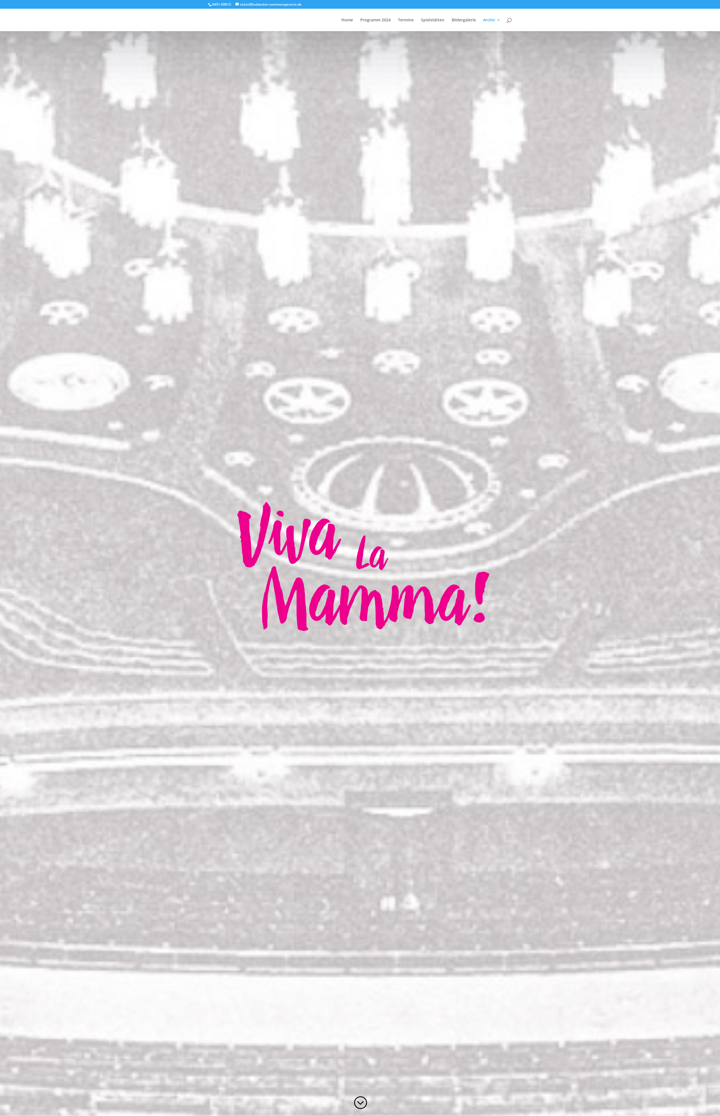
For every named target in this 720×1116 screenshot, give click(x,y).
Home (347, 20)
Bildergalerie (464, 20)
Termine (406, 20)
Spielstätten (432, 20)
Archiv (489, 20)
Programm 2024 (375, 20)
